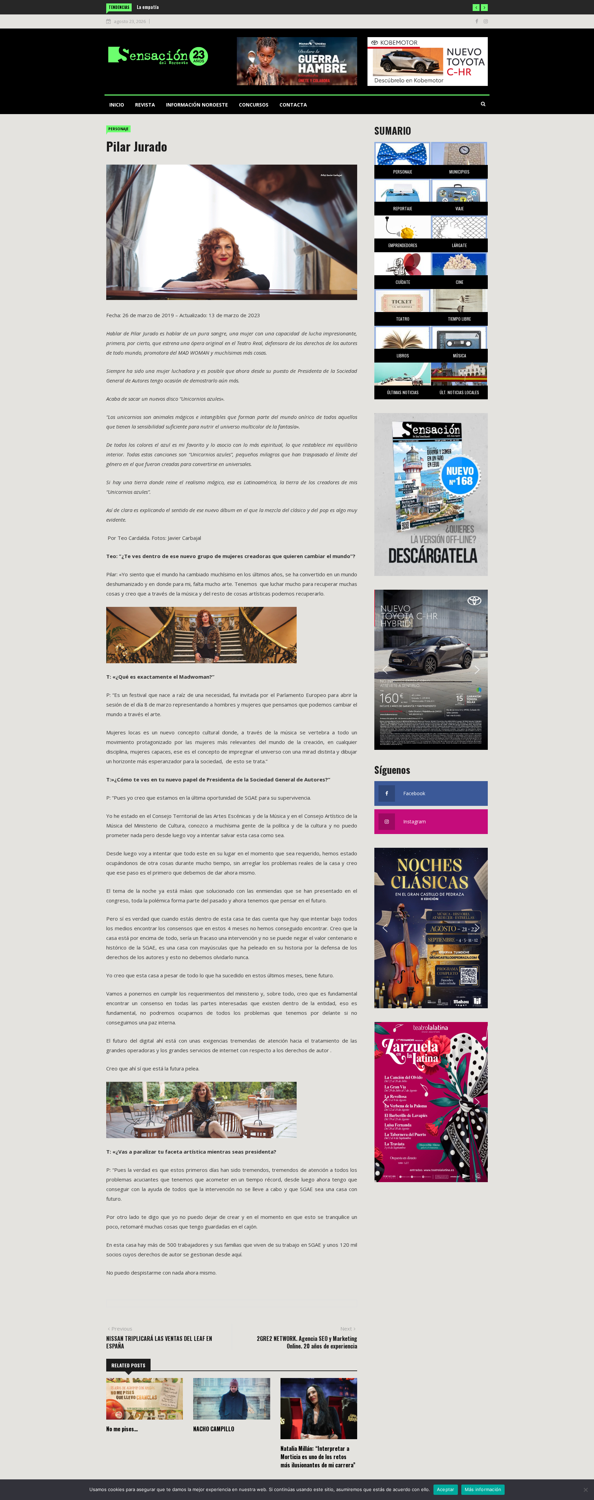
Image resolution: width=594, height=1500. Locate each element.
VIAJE (459, 208)
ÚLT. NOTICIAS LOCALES (459, 392)
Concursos (253, 104)
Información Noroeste (197, 104)
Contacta (293, 104)
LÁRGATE (459, 245)
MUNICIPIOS (459, 172)
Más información (483, 1489)
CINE (459, 282)
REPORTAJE (402, 208)
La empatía (142, 6)
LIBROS (403, 355)
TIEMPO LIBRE (459, 319)
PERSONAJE (118, 128)
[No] (585, 1489)
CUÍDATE (403, 282)
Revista (145, 104)
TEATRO (402, 319)
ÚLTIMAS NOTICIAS (403, 392)
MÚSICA (459, 355)
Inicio (116, 104)
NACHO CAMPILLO (213, 1429)
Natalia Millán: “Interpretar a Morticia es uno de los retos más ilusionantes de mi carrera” (317, 1456)
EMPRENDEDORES (402, 245)
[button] (476, 7)
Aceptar (445, 1489)
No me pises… (122, 1429)
